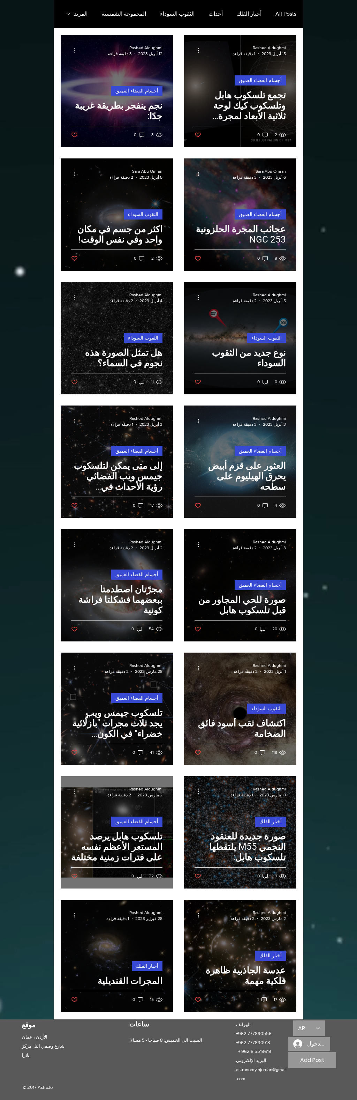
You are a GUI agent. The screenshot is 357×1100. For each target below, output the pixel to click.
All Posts (285, 14)
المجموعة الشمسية (123, 14)
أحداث (215, 14)
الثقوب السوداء (177, 14)
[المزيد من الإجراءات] (195, 50)
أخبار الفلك (249, 14)
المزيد (81, 14)
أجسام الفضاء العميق (260, 80)
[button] (312, 1060)
